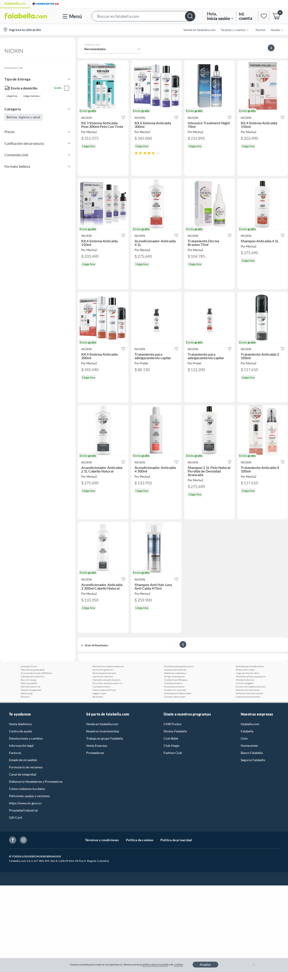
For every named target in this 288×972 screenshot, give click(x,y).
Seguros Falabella (253, 760)
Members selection (245, 679)
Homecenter (249, 745)
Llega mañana (31, 96)
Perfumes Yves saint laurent (249, 693)
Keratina (25, 696)
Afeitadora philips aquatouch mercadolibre (251, 676)
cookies (178, 964)
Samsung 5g (26, 693)
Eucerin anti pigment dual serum (251, 686)
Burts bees (97, 696)
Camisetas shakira (101, 686)
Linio (244, 738)
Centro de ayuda (20, 731)
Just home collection (102, 676)
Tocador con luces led (175, 690)
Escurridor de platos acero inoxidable (108, 683)
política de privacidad (155, 964)
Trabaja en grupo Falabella (104, 738)
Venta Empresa (96, 745)
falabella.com (250, 724)
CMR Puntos (172, 724)
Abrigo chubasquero (174, 676)
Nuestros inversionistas (102, 731)
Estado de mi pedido (23, 760)
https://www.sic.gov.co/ (25, 803)
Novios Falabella (175, 731)
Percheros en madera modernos (108, 666)
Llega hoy (12, 96)
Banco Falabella (252, 753)
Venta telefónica (20, 724)
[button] (143, 16)
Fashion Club (173, 753)
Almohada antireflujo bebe (177, 693)
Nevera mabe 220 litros (104, 690)
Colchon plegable (245, 683)
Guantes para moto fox (175, 669)
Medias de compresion (175, 673)
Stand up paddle (29, 683)
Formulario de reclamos (26, 767)
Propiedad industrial (23, 810)
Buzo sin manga (28, 679)
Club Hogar (172, 745)
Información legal (21, 745)
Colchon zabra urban (174, 696)
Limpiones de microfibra (248, 696)
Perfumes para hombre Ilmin (250, 666)
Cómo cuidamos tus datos (27, 789)
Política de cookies (139, 840)
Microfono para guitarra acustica (180, 666)
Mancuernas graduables (33, 669)
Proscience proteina (174, 686)
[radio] (136, 153)
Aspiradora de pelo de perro (106, 679)
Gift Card (15, 817)
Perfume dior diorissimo (248, 690)
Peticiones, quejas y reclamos (29, 796)
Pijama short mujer (245, 669)
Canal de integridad (22, 774)
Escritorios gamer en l (103, 669)
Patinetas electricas (30, 686)
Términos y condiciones (102, 840)
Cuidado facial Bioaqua (175, 679)
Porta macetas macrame (104, 673)
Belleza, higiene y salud (23, 117)
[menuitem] (232, 29)
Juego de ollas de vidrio (247, 673)
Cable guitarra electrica (32, 676)
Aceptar (205, 964)
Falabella (247, 731)
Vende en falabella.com (102, 724)
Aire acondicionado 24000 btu (36, 673)
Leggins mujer (99, 693)
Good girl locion (29, 666)
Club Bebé (171, 738)
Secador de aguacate (31, 690)
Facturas (15, 753)
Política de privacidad (176, 840)
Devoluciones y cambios (26, 738)
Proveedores (95, 753)
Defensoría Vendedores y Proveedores (36, 781)
